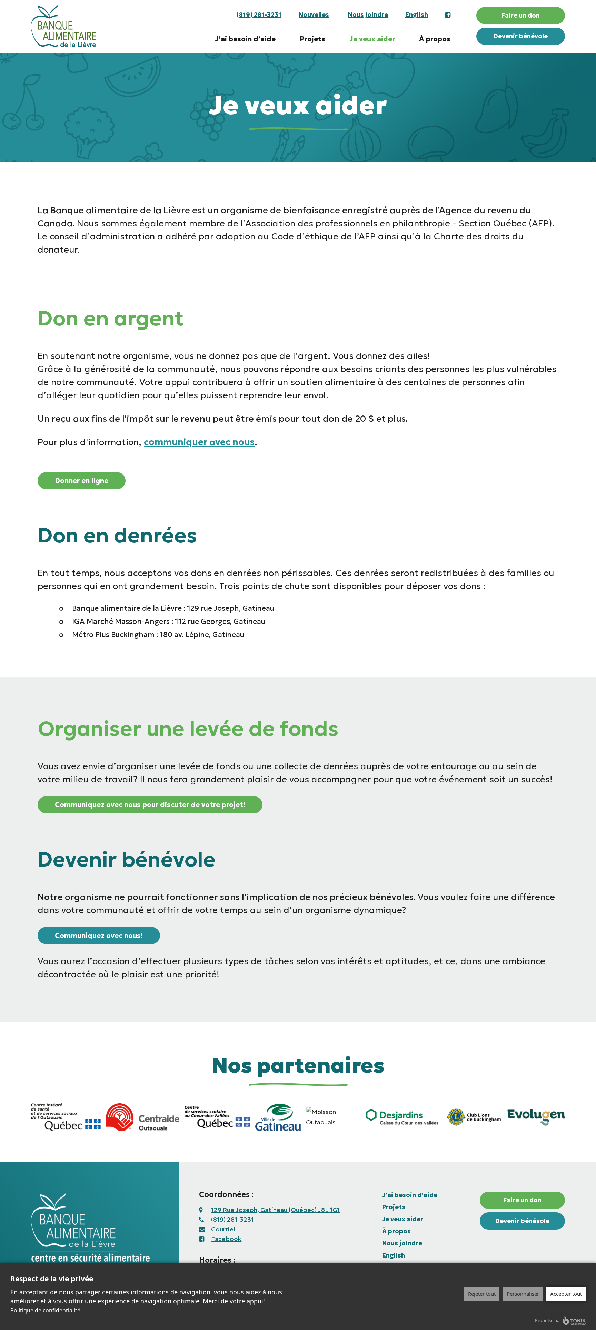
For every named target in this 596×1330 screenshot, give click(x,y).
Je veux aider (372, 39)
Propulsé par (548, 1320)
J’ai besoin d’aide (245, 39)
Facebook (226, 1239)
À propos (434, 39)
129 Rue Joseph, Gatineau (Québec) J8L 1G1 (275, 1210)
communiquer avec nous (199, 442)
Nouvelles (314, 15)
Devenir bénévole (521, 36)
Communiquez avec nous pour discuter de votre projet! (150, 804)
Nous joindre (368, 15)
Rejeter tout (482, 1293)
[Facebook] (443, 15)
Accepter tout (566, 1293)
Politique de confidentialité (45, 1310)
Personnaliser (523, 1293)
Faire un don (520, 15)
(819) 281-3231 (259, 15)
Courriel (223, 1229)
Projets (312, 39)
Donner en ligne (81, 480)
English (416, 15)
